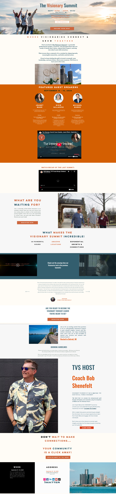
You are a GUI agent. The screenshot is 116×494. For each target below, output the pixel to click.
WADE (40, 107)
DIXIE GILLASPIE (58, 106)
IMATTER (95, 393)
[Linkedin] (50, 479)
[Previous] (28, 291)
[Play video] (17, 265)
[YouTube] (56, 479)
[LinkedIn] (53, 479)
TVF (89, 393)
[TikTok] (59, 479)
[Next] (88, 291)
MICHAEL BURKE (77, 106)
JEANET (40, 105)
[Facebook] (47, 479)
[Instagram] (44, 479)
